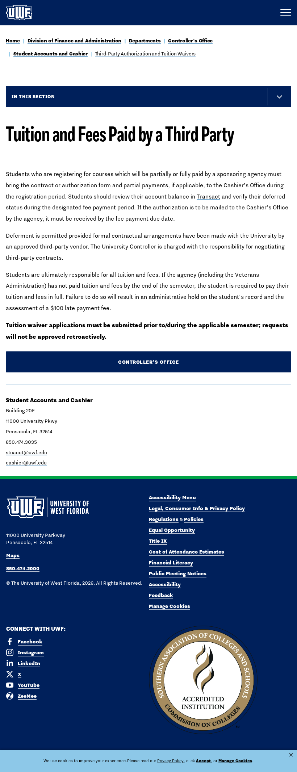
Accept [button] (203, 760)
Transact (208, 196)
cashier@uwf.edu (26, 463)
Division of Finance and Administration (74, 40)
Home (13, 40)
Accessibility (165, 584)
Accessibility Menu (172, 497)
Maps (13, 555)
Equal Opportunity (172, 530)
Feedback (161, 595)
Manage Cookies (169, 606)
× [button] (291, 754)
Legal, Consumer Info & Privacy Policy (197, 508)
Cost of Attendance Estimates (186, 551)
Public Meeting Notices (177, 573)
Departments (145, 40)
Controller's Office (190, 40)
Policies (194, 519)
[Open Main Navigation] (285, 12)
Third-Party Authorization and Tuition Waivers (145, 54)
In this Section (33, 96)
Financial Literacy (171, 562)
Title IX (158, 541)
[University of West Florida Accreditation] (203, 680)
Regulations (164, 519)
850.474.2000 (22, 568)
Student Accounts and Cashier (50, 53)
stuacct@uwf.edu (26, 452)
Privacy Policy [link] (170, 760)
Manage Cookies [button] (235, 760)
